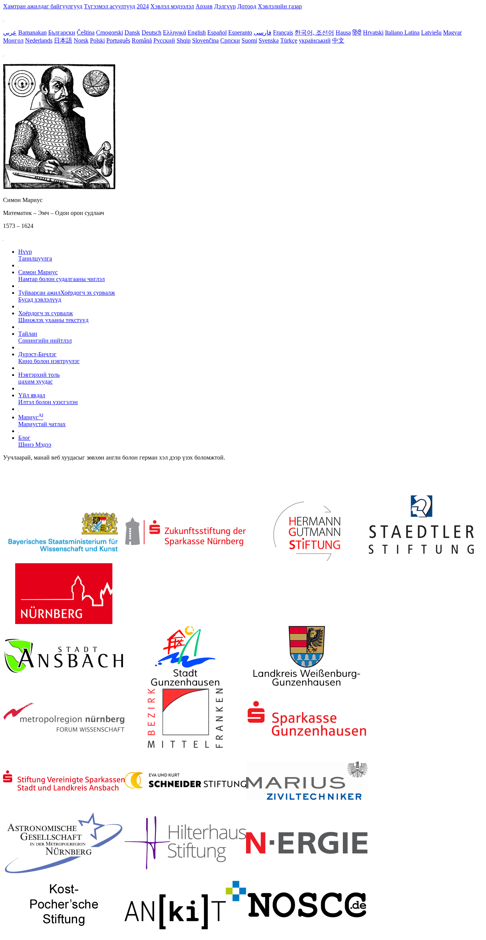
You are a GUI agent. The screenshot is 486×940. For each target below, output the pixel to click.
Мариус (42, 420)
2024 (143, 6)
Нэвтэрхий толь (39, 378)
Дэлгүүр (225, 6)
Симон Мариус (61, 275)
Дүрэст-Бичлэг (49, 357)
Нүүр (35, 255)
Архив (204, 6)
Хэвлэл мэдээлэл (172, 6)
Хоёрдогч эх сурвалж (53, 316)
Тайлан (45, 337)
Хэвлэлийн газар (280, 6)
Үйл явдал (48, 398)
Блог (34, 441)
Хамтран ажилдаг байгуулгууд (42, 6)
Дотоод (246, 6)
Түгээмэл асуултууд (109, 6)
